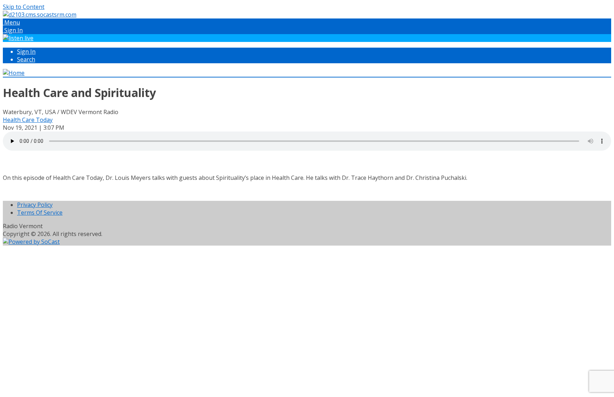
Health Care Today (28, 120)
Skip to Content (23, 7)
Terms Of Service (40, 212)
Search (26, 59)
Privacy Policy (35, 205)
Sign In (26, 51)
